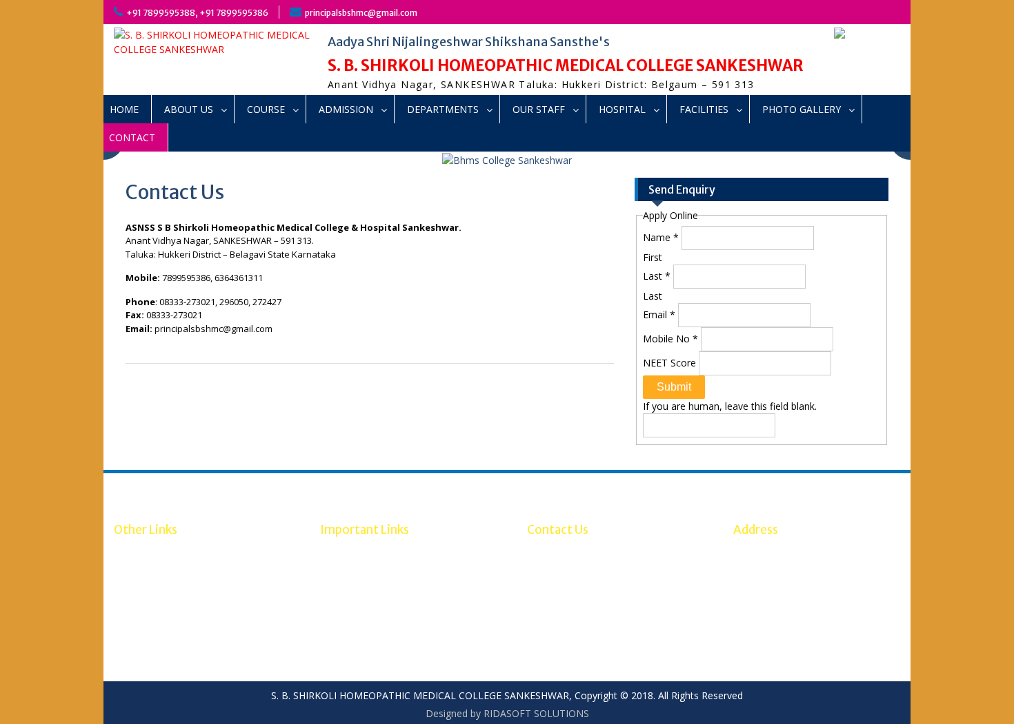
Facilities (703, 109)
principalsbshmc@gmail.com (361, 13)
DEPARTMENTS (443, 109)
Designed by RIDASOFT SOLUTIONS (507, 713)
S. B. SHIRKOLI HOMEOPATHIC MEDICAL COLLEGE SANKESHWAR (566, 65)
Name (661, 237)
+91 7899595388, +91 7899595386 (197, 13)
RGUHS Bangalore (154, 553)
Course (266, 109)
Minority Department (161, 582)
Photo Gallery (801, 109)
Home (124, 109)
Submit (674, 387)
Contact (132, 137)
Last (656, 275)
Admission (346, 109)
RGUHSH (339, 568)
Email (659, 314)
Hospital (622, 109)
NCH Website (349, 553)
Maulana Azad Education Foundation (196, 611)
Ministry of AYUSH (360, 582)
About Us (188, 109)
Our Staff (539, 109)
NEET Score (671, 362)
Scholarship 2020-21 (159, 568)
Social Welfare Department (174, 596)
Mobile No (670, 338)
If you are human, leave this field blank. (730, 406)
